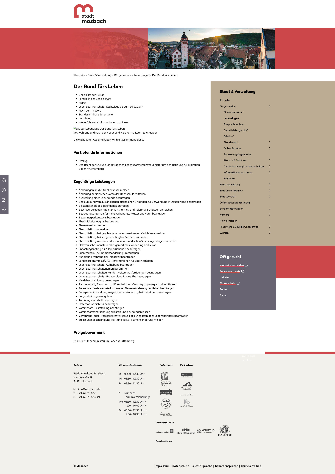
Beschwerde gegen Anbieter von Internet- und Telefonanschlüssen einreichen (126, 209)
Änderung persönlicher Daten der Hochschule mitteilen (112, 194)
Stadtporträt (228, 196)
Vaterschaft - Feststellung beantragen (101, 308)
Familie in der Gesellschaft (95, 99)
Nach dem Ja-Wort (90, 110)
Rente (223, 289)
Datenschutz (180, 466)
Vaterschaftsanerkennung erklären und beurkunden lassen (114, 312)
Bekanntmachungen (231, 208)
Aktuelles (225, 100)
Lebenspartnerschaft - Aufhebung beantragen (106, 264)
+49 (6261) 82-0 (86, 393)
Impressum (162, 466)
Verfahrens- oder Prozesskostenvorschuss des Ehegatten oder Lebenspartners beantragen (133, 316)
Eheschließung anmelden (94, 229)
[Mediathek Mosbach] (206, 432)
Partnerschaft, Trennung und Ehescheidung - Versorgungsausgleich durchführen (127, 284)
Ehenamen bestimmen (92, 225)
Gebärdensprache (226, 466)
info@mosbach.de (89, 389)
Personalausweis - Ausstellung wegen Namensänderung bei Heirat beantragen (126, 288)
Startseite (79, 75)
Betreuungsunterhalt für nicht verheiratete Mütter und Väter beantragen (122, 213)
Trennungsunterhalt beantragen (98, 300)
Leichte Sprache (202, 466)
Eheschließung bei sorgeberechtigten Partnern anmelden (113, 237)
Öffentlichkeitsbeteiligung (235, 202)
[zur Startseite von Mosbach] (88, 11)
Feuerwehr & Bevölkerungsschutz (239, 226)
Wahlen (224, 232)
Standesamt (231, 142)
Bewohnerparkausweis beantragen (100, 217)
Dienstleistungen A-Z (236, 130)
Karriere (224, 214)
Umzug (83, 161)
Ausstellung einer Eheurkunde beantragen (104, 198)
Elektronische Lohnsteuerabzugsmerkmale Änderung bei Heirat (117, 245)
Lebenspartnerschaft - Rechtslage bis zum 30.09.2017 (111, 106)
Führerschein (228, 283)
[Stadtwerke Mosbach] (165, 432)
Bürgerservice (122, 75)
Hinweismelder (228, 220)
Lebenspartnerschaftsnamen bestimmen (103, 268)
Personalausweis (230, 271)
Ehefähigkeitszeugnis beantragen (99, 221)
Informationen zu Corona (238, 172)
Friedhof (229, 136)
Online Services (232, 148)
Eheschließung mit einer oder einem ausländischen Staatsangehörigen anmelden (128, 241)
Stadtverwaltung (230, 184)
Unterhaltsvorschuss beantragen (99, 304)
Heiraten (225, 277)
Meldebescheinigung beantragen (99, 280)
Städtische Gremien (231, 190)
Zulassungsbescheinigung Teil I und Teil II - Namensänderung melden (121, 319)
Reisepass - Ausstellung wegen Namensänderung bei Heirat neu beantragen (125, 292)
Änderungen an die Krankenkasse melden (104, 190)
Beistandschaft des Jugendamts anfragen (104, 205)
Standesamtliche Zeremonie (96, 114)
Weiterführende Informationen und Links (104, 122)
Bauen (223, 295)
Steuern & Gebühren (235, 160)
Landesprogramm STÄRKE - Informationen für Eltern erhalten (116, 260)
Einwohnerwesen (233, 112)
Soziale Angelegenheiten (238, 154)
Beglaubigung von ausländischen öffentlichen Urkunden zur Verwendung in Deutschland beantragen (140, 202)
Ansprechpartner (234, 124)
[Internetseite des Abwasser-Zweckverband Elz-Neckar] (224, 432)
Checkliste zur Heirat (91, 95)
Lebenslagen (141, 75)
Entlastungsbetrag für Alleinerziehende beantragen (110, 249)
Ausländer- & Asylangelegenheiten (244, 166)
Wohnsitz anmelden (232, 265)
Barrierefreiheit (251, 466)
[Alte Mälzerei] (185, 432)
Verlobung (85, 118)
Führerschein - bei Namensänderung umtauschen (109, 253)
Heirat (82, 102)
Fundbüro (229, 178)
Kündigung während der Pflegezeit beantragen (107, 257)
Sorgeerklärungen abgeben (95, 296)
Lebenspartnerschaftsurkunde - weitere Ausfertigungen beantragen (120, 272)
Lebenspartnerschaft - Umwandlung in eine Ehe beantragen (115, 276)
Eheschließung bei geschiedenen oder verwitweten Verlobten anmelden (122, 233)
